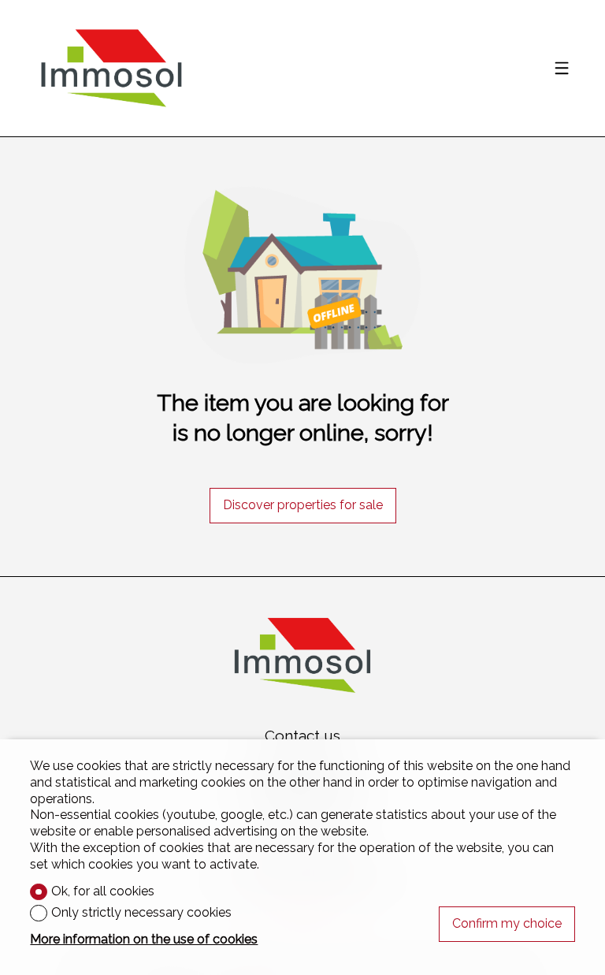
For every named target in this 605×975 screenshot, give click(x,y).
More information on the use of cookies (144, 939)
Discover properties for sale (303, 504)
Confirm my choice (507, 923)
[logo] (111, 68)
